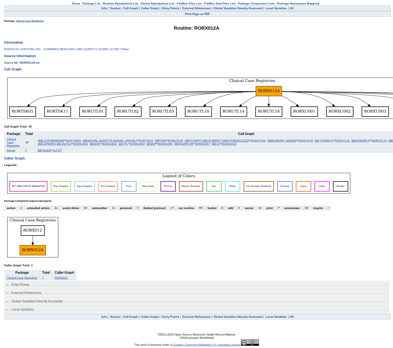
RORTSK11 (145, 140)
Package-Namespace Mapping (298, 3)
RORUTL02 (258, 140)
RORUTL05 (305, 140)
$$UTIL (123, 144)
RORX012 (61, 277)
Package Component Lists (256, 3)
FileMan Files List (189, 3)
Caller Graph (150, 8)
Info (104, 8)
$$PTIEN (161, 140)
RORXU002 (109, 144)
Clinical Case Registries (30, 21)
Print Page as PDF (197, 14)
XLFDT (57, 150)
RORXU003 (137, 144)
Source (115, 8)
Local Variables (276, 8)
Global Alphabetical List (157, 3)
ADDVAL (118, 140)
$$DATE (95, 144)
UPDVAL (130, 140)
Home (76, 3)
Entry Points (170, 8)
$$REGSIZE (240, 140)
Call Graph (130, 8)
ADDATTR (105, 140)
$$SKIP (151, 144)
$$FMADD (44, 150)
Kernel (11, 150)
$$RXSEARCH (360, 140)
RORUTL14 (379, 140)
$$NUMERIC (276, 140)
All (292, 8)
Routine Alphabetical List (120, 3)
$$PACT (217, 140)
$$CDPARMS (47, 144)
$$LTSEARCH (324, 140)
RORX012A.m (29, 62)
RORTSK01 (73, 140)
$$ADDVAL (91, 140)
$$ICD (216, 144)
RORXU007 (202, 144)
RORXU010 (228, 144)
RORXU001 (80, 144)
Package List (91, 3)
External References (196, 8)
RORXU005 (165, 144)
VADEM (291, 140)
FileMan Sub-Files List (219, 3)
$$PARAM (56, 140)
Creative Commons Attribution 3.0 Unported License (206, 344)
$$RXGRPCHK (183, 144)
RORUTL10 (342, 140)
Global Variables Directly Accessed (238, 8)
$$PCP (227, 140)
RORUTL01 (175, 140)
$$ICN (207, 140)
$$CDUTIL (63, 144)
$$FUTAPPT (194, 140)
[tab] (196, 285)
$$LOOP (44, 140)
